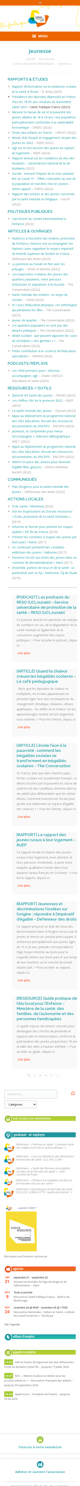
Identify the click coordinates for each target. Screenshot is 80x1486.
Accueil (30, 59)
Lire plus (24, 653)
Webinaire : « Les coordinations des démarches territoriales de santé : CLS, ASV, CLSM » (45, 1158)
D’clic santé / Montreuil (28, 506)
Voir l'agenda (12, 1324)
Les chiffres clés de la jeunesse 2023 (37, 400)
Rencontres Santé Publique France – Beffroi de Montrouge (42, 1298)
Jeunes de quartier (24, 320)
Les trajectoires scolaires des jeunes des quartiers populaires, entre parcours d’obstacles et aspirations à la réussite (40, 279)
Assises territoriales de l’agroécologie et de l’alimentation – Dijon (40, 1283)
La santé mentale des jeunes (32, 411)
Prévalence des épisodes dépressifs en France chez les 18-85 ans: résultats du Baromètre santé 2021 (44, 102)
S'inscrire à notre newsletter (40, 1447)
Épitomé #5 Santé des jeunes (32, 395)
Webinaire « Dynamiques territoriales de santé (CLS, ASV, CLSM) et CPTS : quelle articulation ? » (44, 1191)
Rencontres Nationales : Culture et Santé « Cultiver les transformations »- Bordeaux (44, 1313)
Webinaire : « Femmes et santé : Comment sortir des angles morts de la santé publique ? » (45, 1146)
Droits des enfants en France (32, 133)
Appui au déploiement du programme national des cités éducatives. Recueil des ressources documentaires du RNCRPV (44, 421)
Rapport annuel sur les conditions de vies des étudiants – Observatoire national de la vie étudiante (43, 163)
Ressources (46, 59)
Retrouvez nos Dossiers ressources (25, 1256)
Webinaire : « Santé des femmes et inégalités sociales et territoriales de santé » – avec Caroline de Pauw (43, 1171)
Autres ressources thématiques (33, 63)
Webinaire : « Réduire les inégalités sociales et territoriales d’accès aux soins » (44, 1182)
